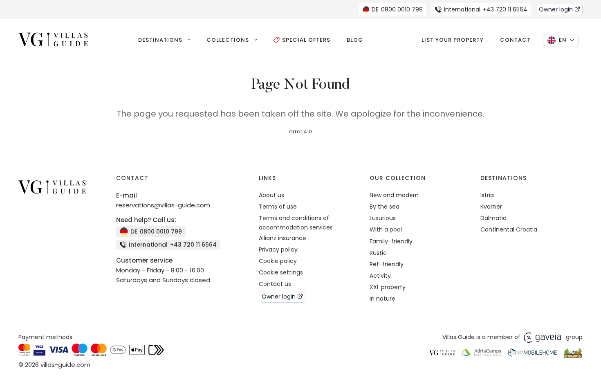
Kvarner (491, 206)
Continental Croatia (508, 229)
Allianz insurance (282, 238)
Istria (487, 195)
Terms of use (278, 206)
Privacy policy (278, 249)
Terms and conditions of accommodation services (296, 222)
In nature (382, 298)
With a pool (386, 229)
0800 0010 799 (397, 9)
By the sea (384, 206)
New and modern (394, 195)
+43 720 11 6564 (485, 9)
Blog (355, 40)
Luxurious (383, 218)
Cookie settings (281, 272)
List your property (453, 40)
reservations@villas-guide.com (163, 205)
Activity (380, 276)
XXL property (388, 287)
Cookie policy (278, 261)
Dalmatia (493, 218)
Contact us (275, 284)
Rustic (378, 253)
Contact (515, 40)
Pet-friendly (387, 264)
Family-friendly (391, 241)
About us (271, 195)
